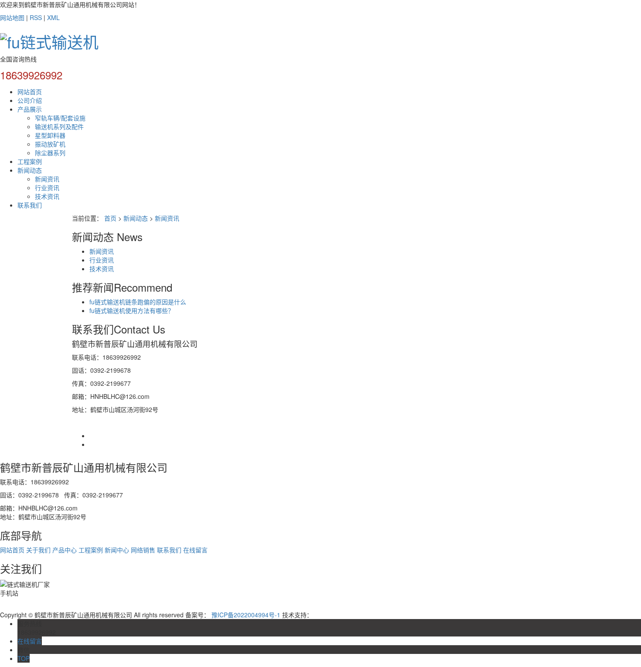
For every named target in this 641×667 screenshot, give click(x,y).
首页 (110, 218)
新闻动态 (29, 170)
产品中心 (64, 549)
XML (53, 17)
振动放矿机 (50, 144)
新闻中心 (117, 549)
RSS (36, 17)
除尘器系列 (50, 152)
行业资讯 (47, 187)
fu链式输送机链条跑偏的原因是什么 (137, 301)
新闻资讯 (47, 178)
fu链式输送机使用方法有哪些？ (131, 310)
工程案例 (29, 161)
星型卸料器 (50, 135)
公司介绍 (29, 100)
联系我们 (29, 205)
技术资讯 (47, 196)
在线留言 (195, 549)
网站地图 (12, 17)
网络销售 (143, 549)
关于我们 (38, 549)
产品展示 (29, 109)
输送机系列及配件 (59, 126)
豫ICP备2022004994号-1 (245, 614)
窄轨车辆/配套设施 (60, 117)
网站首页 (29, 91)
